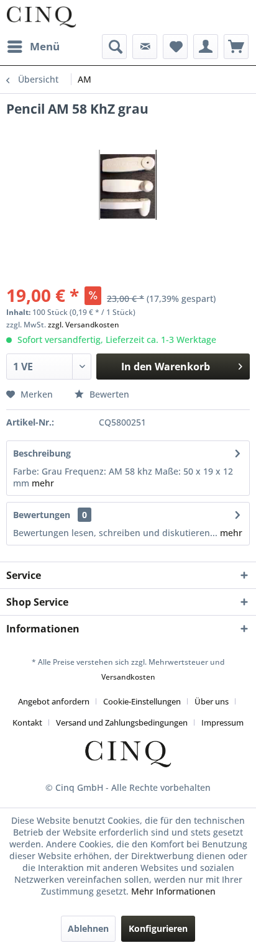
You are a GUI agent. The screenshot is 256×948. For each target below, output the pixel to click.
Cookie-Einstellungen (142, 701)
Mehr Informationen (173, 891)
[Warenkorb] (236, 46)
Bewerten (108, 394)
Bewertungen (41, 515)
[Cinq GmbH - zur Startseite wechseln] (41, 17)
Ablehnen (88, 928)
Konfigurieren (158, 928)
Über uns (211, 701)
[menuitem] (33, 46)
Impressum (222, 722)
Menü (45, 46)
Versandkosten (128, 677)
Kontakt (27, 722)
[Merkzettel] (175, 46)
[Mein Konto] (205, 46)
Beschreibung (42, 453)
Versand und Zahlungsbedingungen (122, 722)
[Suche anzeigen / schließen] (114, 46)
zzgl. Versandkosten (83, 324)
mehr (43, 483)
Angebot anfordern (53, 701)
